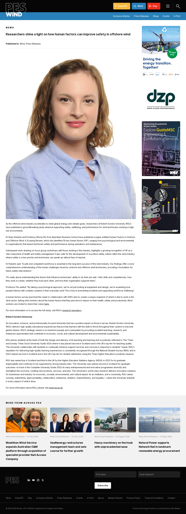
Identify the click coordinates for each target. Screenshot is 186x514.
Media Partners (115, 498)
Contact (171, 498)
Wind (140, 6)
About (101, 498)
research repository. (72, 310)
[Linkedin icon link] (29, 480)
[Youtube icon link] (33, 480)
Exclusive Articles (121, 16)
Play (155, 6)
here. (46, 304)
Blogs (156, 16)
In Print (177, 16)
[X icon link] (43, 480)
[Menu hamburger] (168, 6)
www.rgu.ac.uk (56, 387)
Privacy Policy (133, 498)
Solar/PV (122, 6)
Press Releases (141, 16)
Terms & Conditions (154, 498)
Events (166, 16)
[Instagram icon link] (38, 480)
